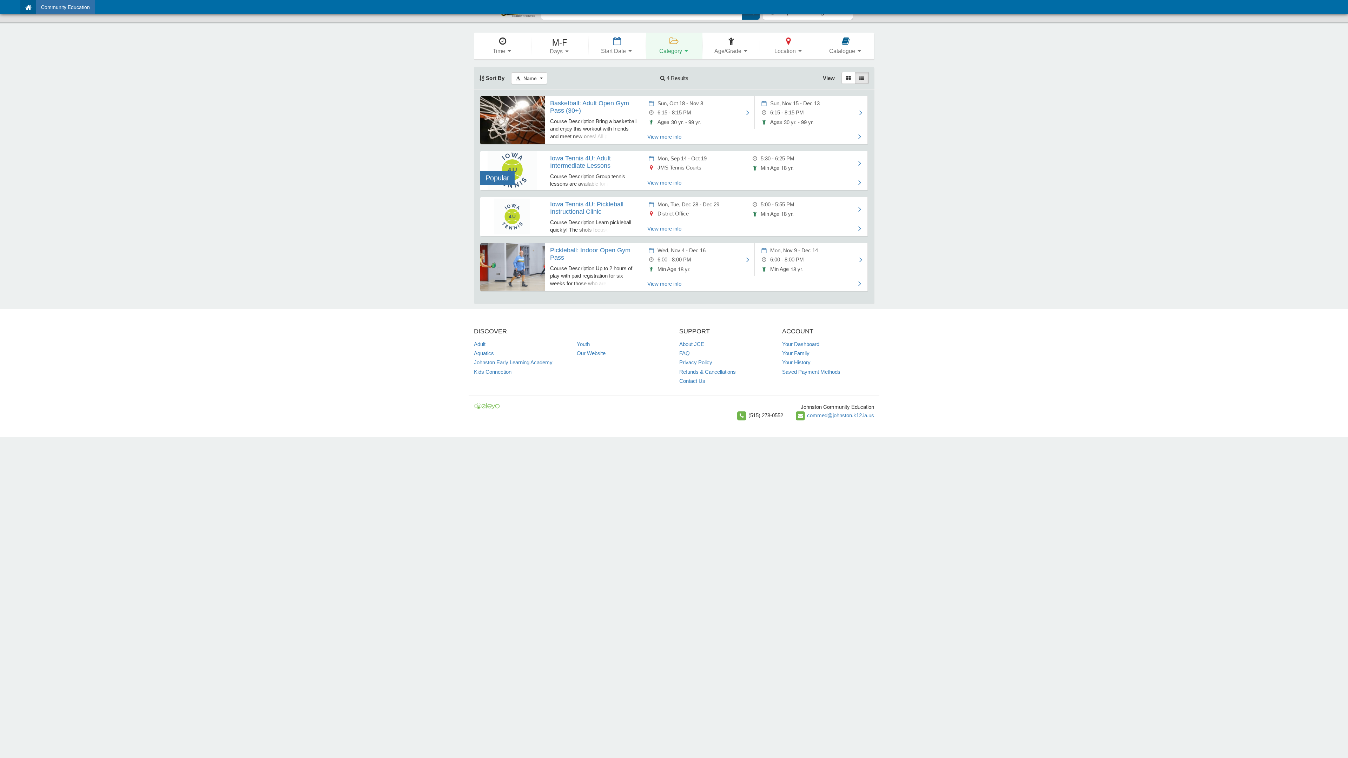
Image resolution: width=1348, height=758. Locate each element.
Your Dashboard (800, 344)
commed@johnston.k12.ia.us (840, 415)
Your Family (796, 353)
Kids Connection (492, 372)
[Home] (28, 7)
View (829, 78)
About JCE (691, 344)
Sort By (494, 78)
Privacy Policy (695, 362)
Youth (583, 344)
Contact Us (692, 381)
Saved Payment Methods (811, 372)
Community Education (65, 7)
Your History (796, 362)
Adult (479, 344)
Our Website (591, 353)
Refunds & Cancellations (707, 372)
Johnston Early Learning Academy (513, 362)
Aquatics (484, 353)
